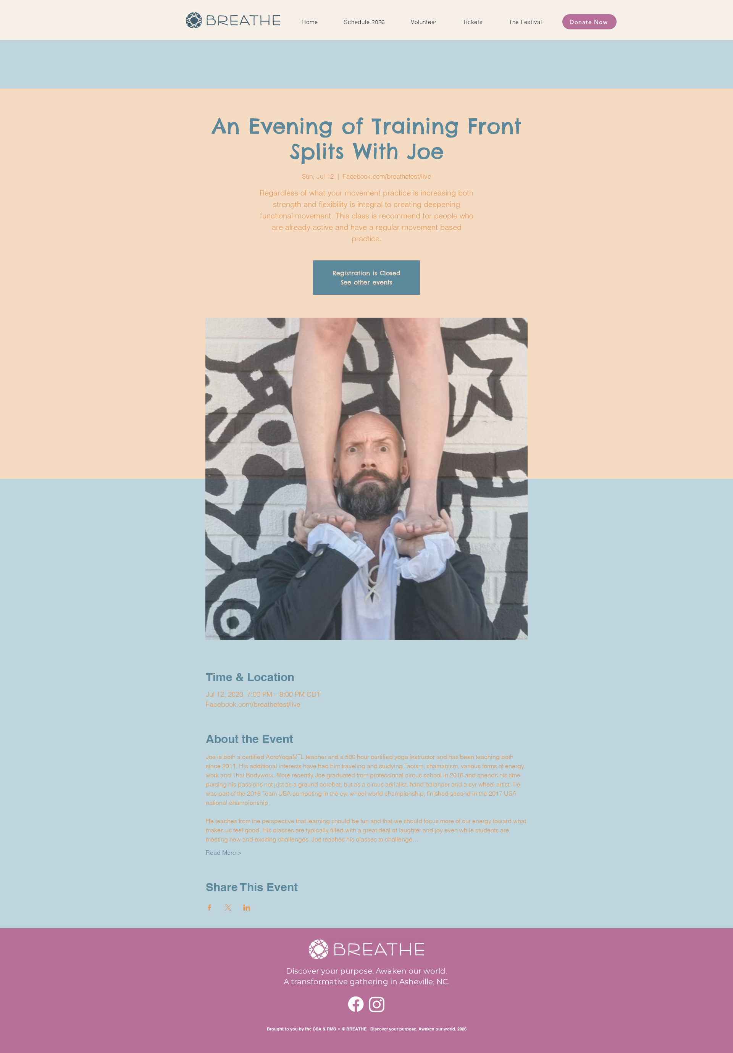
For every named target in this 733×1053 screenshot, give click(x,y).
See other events (366, 282)
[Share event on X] (228, 907)
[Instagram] (376, 1004)
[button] (525, 22)
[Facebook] (356, 1004)
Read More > (224, 852)
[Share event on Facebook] (209, 907)
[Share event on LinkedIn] (246, 907)
